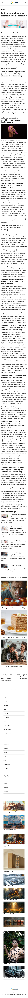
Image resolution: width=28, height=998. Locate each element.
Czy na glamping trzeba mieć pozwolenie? (11, 829)
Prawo (5, 741)
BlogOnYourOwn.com (13, 996)
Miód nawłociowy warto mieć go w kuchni (14, 637)
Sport (5, 756)
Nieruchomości (7, 729)
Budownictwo (7, 698)
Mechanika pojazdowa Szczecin (12, 812)
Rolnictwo (6, 748)
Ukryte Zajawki (7, 776)
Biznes (5, 694)
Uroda (5, 780)
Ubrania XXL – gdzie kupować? (11, 963)
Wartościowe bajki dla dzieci (11, 899)
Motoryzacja (7, 725)
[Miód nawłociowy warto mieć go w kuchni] (14, 623)
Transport (6, 768)
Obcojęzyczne (7, 733)
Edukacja (6, 705)
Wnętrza (6, 787)
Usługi (5, 783)
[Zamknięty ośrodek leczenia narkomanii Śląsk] (14, 593)
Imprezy (6, 713)
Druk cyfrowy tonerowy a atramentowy (13, 928)
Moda (5, 721)
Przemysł (6, 744)
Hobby (5, 709)
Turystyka (6, 772)
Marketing (6, 717)
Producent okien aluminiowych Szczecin (14, 977)
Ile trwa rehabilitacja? (15, 565)
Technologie (7, 764)
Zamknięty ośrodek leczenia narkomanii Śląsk (14, 608)
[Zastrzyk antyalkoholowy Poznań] (14, 652)
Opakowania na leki (8, 871)
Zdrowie (3, 9)
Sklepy (5, 752)
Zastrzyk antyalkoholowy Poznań (14, 666)
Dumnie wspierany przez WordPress (10, 994)
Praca (5, 737)
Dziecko (6, 702)
